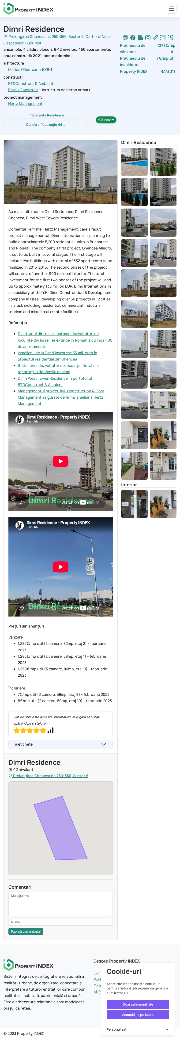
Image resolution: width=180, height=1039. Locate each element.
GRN (47, 69)
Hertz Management (25, 103)
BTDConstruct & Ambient (30, 83)
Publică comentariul (26, 931)
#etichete (24, 744)
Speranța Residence (47, 115)
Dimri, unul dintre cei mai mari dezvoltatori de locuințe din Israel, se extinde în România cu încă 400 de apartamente (65, 340)
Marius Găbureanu (24, 69)
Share (106, 120)
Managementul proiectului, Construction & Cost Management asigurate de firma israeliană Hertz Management (61, 397)
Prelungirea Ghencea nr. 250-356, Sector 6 (46, 36)
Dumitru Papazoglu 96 (44, 124)
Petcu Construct (23, 89)
